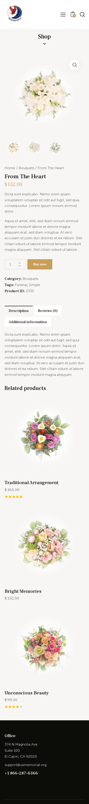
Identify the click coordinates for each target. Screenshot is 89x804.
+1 (7, 773)
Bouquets (26, 168)
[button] (74, 65)
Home (10, 168)
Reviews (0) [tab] (48, 311)
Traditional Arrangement (31, 483)
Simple (34, 285)
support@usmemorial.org (26, 765)
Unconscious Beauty (27, 693)
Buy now (40, 264)
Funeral (21, 285)
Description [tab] (19, 311)
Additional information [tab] (28, 322)
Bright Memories (23, 591)
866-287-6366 (24, 773)
